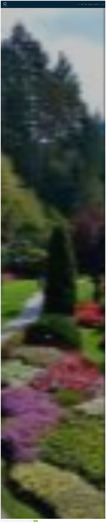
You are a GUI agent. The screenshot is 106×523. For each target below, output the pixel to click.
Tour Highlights (53, 277)
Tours (82, 4)
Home (79, 4)
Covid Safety (96, 4)
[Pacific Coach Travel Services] (5, 4)
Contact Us (90, 4)
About (86, 4)
